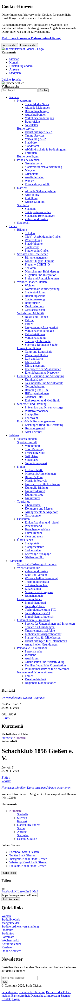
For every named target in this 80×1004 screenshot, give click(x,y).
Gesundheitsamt (34, 386)
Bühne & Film (34, 477)
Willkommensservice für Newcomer (47, 668)
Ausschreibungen (35, 114)
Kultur (21, 466)
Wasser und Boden (36, 355)
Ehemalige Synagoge (38, 553)
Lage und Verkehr (36, 574)
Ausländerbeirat (34, 177)
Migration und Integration (40, 275)
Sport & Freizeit (27, 442)
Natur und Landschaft (38, 351)
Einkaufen (23, 519)
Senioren (30, 268)
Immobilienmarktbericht (39, 616)
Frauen (29, 675)
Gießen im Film (34, 557)
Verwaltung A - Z (35, 139)
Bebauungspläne (35, 295)
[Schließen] (3, 889)
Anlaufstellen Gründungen (41, 644)
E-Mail (6, 717)
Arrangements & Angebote (41, 512)
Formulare (31, 153)
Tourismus (23, 501)
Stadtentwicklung (35, 292)
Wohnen (30, 285)
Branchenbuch (34, 595)
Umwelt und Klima (29, 348)
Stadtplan (15, 73)
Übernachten (33, 505)
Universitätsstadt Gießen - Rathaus (23, 697)
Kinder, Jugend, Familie (39, 261)
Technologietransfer (37, 581)
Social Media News (37, 104)
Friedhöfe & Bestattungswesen (36, 421)
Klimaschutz (32, 362)
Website (6, 781)
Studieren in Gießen (37, 250)
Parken (29, 323)
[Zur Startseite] (23, 49)
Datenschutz (38, 995)
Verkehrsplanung (35, 337)
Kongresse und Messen (39, 508)
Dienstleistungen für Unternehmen (46, 641)
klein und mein (34, 536)
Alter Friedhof (33, 431)
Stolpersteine (33, 550)
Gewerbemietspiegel (37, 613)
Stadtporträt (32, 543)
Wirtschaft (15, 560)
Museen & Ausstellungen (40, 473)
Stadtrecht (23, 222)
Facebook (8, 891)
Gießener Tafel (34, 397)
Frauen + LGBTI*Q (37, 264)
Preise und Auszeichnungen (42, 278)
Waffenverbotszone (37, 411)
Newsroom (24, 100)
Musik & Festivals (36, 480)
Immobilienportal (35, 602)
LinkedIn (23, 891)
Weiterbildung (33, 240)
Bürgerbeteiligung (28, 156)
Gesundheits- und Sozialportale (44, 383)
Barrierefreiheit (20, 995)
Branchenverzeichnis (37, 529)
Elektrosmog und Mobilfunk (42, 400)
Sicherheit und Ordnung (32, 404)
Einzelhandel (33, 588)
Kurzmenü (19, 737)
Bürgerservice (25, 128)
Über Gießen (25, 540)
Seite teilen (9, 872)
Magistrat (30, 170)
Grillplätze (31, 456)
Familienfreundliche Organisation (45, 665)
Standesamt (32, 146)
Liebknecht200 (34, 470)
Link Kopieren (10, 899)
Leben (13, 226)
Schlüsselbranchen (36, 585)
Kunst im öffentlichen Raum (42, 484)
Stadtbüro (31, 142)
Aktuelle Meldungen (37, 107)
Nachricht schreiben (14, 787)
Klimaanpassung (35, 365)
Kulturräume (32, 498)
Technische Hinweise (32, 992)
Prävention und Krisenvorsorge (44, 407)
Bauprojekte (32, 121)
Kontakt (14, 62)
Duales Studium (34, 201)
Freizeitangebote (35, 452)
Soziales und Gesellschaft (32, 254)
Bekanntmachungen (37, 111)
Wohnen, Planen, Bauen (32, 282)
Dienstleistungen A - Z (38, 132)
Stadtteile (30, 208)
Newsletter (31, 125)
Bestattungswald (35, 428)
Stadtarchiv (32, 247)
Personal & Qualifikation (32, 648)
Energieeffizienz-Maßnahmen (43, 369)
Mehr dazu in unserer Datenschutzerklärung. (31, 38)
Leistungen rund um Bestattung (44, 424)
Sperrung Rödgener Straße (41, 344)
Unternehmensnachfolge (40, 630)
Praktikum (31, 198)
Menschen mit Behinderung (42, 271)
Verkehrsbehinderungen (39, 118)
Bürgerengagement (36, 257)
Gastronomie (33, 515)
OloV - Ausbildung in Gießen (43, 236)
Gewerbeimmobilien (29, 599)
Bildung (22, 229)
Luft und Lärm (34, 358)
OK (5, 981)
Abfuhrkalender (11, 944)
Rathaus (14, 97)
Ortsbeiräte (31, 173)
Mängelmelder (10, 923)
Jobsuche (30, 655)
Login (16, 999)
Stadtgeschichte (34, 546)
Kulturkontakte (34, 494)
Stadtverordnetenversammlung (43, 166)
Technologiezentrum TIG (40, 609)
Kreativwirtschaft (35, 679)
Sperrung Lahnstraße (37, 341)
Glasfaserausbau (35, 309)
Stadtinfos (23, 205)
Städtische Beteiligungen (40, 215)
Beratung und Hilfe (37, 390)
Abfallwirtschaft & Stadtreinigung (45, 149)
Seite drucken (10, 992)
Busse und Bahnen (36, 316)
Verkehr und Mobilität (30, 313)
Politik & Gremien (28, 160)
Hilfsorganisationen (37, 393)
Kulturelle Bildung (36, 487)
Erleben (14, 435)
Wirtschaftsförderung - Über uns (37, 564)
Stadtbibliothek (34, 243)
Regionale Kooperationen (40, 682)
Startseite (7, 737)
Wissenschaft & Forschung (41, 578)
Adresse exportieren (58, 787)
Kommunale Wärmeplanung (42, 289)
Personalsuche (33, 651)
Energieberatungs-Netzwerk (42, 372)
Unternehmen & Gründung (33, 620)
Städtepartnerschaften (38, 212)
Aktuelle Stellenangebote (40, 191)
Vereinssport (32, 445)
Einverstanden (28, 45)
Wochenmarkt (33, 526)
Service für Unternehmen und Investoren (50, 623)
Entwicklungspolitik (37, 184)
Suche (21, 828)
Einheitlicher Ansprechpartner (43, 634)
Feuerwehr (31, 417)
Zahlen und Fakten (36, 219)
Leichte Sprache (11, 79)
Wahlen (29, 180)
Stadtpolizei (32, 414)
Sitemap (14, 59)
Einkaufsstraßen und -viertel (42, 522)
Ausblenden (9, 45)
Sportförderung (34, 449)
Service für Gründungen (40, 627)
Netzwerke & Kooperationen (35, 672)
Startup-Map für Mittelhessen (43, 637)
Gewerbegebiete (35, 606)
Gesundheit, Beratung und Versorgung (40, 376)
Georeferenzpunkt (36, 463)
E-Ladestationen (35, 334)
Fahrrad (29, 320)
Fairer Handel (33, 533)
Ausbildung (32, 194)
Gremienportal (34, 163)
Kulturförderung (35, 491)
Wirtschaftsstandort (28, 567)
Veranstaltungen (27, 438)
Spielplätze (31, 459)
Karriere (22, 187)
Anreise (14, 69)
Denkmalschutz (34, 306)
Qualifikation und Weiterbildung (44, 662)
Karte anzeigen (36, 787)
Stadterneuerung (35, 299)
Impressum (53, 995)
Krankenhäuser (34, 379)
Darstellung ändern (21, 66)
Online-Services (34, 135)
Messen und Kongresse (39, 592)
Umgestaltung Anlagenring (41, 327)
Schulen (30, 233)
